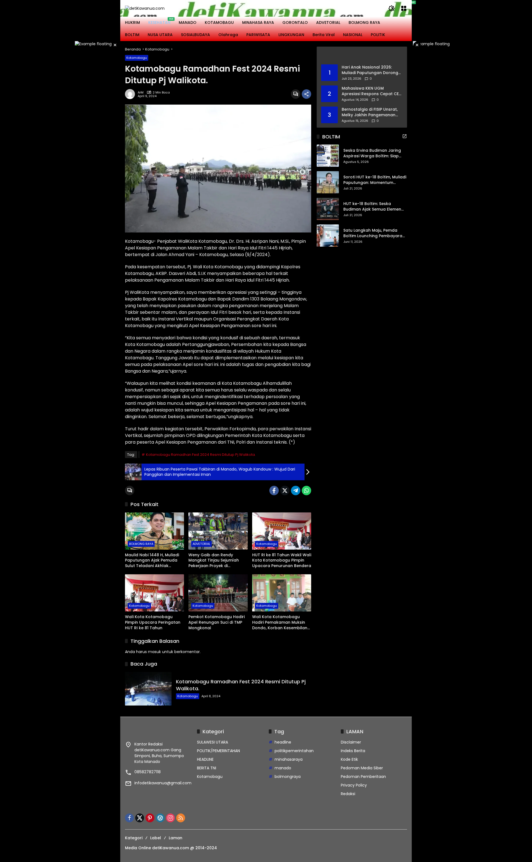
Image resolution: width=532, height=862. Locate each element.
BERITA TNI (206, 768)
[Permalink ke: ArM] (131, 94)
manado (283, 768)
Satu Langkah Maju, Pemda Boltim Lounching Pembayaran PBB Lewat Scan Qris (374, 233)
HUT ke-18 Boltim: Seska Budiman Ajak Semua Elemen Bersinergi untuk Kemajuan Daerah (372, 206)
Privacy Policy (354, 785)
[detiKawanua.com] (145, 8)
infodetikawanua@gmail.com (162, 783)
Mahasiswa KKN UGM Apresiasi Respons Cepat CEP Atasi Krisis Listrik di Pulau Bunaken (371, 91)
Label (155, 838)
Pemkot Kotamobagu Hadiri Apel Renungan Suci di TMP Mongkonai (216, 622)
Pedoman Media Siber (362, 768)
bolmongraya (288, 776)
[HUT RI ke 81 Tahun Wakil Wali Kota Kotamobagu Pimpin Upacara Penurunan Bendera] (281, 531)
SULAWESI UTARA (212, 742)
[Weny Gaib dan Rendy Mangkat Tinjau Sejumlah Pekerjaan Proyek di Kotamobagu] (217, 531)
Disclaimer (351, 742)
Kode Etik (349, 759)
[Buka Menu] (403, 8)
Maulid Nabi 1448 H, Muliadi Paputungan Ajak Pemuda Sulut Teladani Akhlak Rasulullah (152, 560)
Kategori (133, 838)
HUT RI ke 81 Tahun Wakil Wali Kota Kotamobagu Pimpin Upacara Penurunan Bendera (281, 560)
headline (283, 742)
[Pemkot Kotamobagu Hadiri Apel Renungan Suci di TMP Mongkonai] (217, 592)
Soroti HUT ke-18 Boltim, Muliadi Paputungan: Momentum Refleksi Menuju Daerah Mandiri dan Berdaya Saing (374, 180)
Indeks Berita (353, 751)
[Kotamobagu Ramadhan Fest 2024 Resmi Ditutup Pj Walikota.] (148, 689)
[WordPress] (160, 817)
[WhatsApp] (306, 490)
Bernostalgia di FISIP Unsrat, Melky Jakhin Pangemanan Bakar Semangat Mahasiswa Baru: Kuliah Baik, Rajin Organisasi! (371, 112)
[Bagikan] (306, 94)
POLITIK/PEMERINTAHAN (218, 751)
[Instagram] (170, 817)
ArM (141, 92)
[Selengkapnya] (362, 55)
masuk (154, 651)
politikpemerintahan (294, 751)
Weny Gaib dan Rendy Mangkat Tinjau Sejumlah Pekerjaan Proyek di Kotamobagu (213, 560)
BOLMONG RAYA (141, 544)
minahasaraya (289, 759)
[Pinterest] (149, 817)
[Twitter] (285, 490)
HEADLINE (205, 759)
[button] (391, 8)
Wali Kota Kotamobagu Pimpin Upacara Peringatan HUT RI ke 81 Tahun (152, 622)
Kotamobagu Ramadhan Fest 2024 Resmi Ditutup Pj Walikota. (201, 454)
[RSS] (180, 817)
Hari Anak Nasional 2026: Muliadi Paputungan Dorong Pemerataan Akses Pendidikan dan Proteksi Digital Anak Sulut (370, 70)
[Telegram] (295, 490)
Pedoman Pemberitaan (363, 776)
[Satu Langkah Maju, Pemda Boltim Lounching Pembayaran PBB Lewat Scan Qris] (328, 235)
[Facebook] (274, 490)
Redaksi (348, 794)
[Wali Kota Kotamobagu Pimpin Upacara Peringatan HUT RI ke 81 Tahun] (154, 592)
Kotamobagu (136, 57)
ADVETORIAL (201, 544)
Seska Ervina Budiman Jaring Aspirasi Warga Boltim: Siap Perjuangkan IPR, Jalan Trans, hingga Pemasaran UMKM (372, 153)
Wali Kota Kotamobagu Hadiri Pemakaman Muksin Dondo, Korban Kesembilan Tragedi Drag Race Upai (279, 622)
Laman (175, 838)
